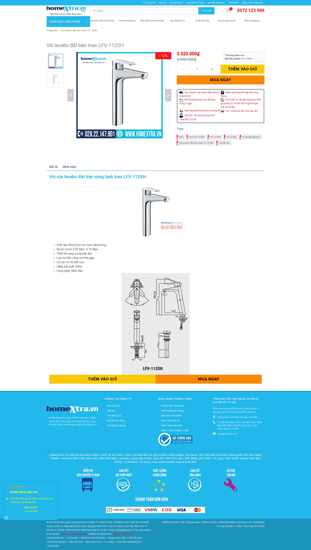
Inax (181, 137)
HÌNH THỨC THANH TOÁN (175, 430)
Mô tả (53, 167)
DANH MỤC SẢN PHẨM (64, 21)
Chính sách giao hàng (172, 410)
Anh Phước (30, 507)
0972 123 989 (250, 10)
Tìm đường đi (176, 2)
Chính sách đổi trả (170, 420)
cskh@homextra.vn (227, 433)
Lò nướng (109, 542)
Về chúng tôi (149, 2)
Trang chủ (52, 30)
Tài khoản (233, 2)
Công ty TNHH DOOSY (123, 534)
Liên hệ (162, 2)
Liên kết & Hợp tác (216, 2)
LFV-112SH (215, 137)
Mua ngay (220, 80)
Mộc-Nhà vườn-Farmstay (93, 538)
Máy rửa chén (76, 542)
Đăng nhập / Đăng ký (252, 2)
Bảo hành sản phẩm (171, 415)
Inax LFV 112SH (196, 137)
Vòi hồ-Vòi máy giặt (56, 542)
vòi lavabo (231, 137)
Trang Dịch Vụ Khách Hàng (73, 534)
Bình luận (69, 167)
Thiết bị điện (53, 546)
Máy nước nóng (93, 542)
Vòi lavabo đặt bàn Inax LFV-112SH (196, 143)
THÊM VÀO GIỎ (242, 69)
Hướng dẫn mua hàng (172, 405)
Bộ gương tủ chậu (117, 538)
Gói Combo (72, 538)
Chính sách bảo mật (171, 425)
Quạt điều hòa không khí (129, 542)
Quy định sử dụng (195, 2)
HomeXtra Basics (55, 538)
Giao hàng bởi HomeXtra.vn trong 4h (202, 110)
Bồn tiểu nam (135, 538)
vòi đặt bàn (224, 143)
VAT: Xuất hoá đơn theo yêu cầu (241, 111)
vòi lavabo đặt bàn (251, 137)
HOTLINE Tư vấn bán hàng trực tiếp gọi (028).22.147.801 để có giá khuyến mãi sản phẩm (240, 103)
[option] (56, 61)
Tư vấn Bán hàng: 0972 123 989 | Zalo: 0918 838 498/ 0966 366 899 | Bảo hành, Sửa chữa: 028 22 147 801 (239, 425)
